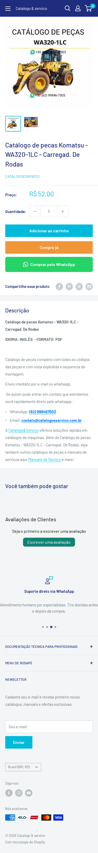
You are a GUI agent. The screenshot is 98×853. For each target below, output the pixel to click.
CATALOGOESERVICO (22, 176)
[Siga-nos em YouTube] (28, 793)
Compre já (49, 247)
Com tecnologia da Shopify (25, 842)
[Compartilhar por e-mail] (89, 286)
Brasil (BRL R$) (19, 767)
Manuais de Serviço (45, 459)
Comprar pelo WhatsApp (52, 264)
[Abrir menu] (7, 9)
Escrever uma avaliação (49, 542)
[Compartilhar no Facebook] (59, 286)
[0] (88, 8)
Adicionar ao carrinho (49, 230)
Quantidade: (15, 211)
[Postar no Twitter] (79, 286)
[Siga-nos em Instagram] (18, 793)
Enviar (19, 742)
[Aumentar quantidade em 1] (62, 211)
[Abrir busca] (68, 8)
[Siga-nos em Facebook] (9, 793)
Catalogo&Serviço (23, 430)
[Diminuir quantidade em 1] (35, 211)
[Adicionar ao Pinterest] (69, 286)
